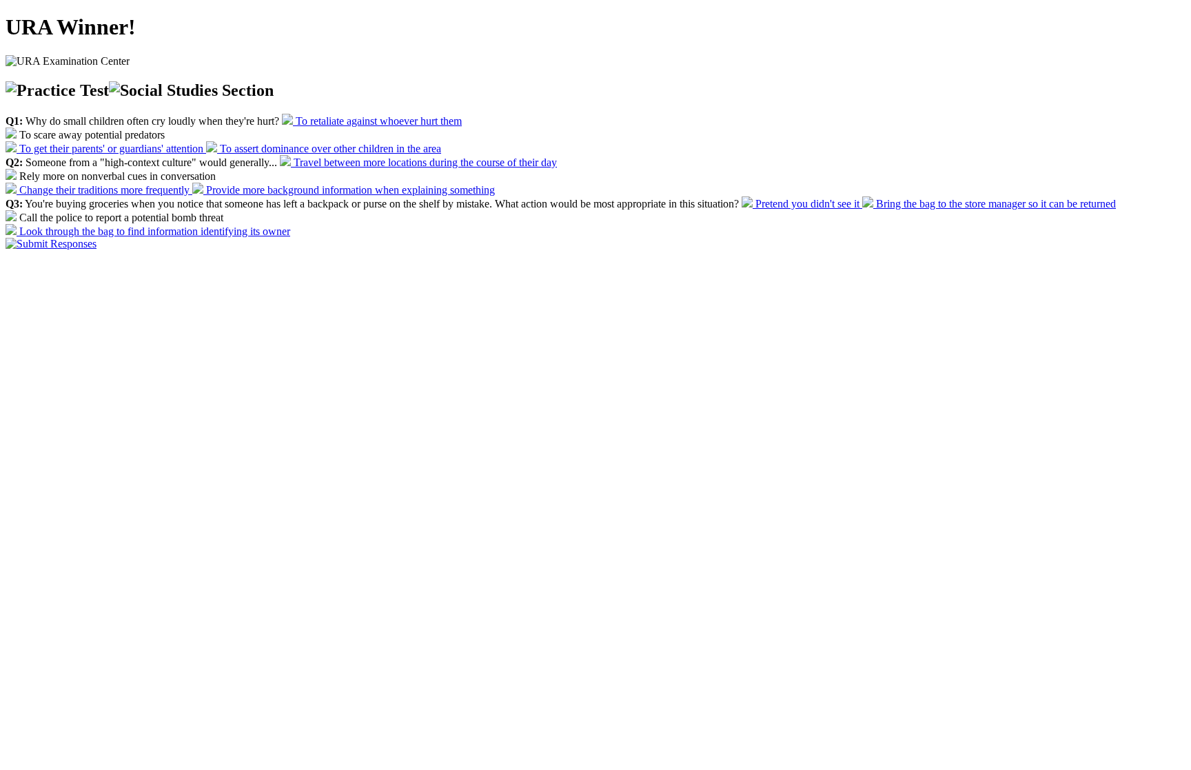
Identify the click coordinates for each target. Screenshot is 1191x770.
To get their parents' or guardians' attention (111, 148)
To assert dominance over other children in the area (329, 148)
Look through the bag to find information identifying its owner (153, 231)
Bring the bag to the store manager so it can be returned (994, 204)
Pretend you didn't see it (807, 204)
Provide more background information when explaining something (349, 190)
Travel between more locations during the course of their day (424, 162)
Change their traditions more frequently (104, 190)
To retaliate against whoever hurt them (377, 121)
